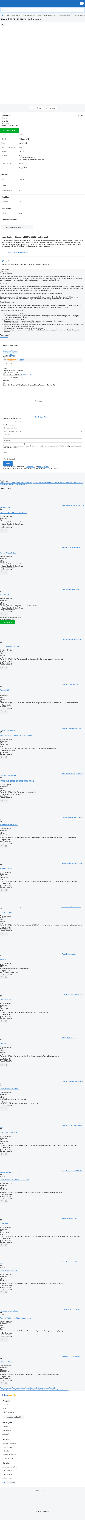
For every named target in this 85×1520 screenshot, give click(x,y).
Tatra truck (35, 1390)
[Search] (82, 10)
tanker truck (23, 143)
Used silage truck (31, 1388)
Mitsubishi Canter (7, 869)
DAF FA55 (4, 1043)
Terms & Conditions (9, 1443)
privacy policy (30, 467)
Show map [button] (38, 401)
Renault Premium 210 (8, 1271)
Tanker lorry (53, 1388)
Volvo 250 (4, 1224)
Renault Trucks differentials (18, 484)
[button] (82, 3)
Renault (21, 135)
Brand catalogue (7, 1458)
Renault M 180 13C (7, 1000)
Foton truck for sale (18, 1388)
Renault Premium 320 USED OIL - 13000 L (16, 736)
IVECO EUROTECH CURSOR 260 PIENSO (17, 781)
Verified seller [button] (11, 353)
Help (4, 1408)
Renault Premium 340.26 (9, 1089)
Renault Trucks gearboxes (45, 483)
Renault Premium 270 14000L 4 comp (14, 1180)
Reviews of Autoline (9, 1454)
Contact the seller (9, 130)
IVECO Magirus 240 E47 (9, 646)
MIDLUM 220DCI (25, 139)
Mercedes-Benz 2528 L (9, 825)
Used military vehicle (7, 1390)
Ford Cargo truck (6, 1388)
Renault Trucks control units (9, 483)
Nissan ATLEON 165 (8, 553)
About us (5, 1405)
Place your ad (8, 622)
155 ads (12, 355)
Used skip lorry (64, 1390)
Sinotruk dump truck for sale (49, 1390)
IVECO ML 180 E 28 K (8, 1133)
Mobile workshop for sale (23, 1390)
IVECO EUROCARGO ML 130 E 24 (13, 513)
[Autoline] (8, 15)
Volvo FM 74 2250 (7, 1362)
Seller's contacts (8, 1412)
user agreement (43, 467)
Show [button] (17, 374)
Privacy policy (7, 1447)
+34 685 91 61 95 (25, 374)
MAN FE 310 (5, 595)
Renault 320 (4, 690)
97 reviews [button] (21, 359)
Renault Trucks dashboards (63, 483)
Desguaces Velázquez (10, 351)
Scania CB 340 (6, 912)
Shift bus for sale (43, 1388)
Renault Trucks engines (27, 483)
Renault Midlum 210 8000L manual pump (15, 1318)
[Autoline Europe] (13, 3)
